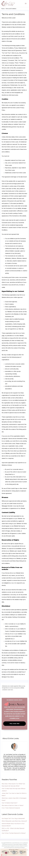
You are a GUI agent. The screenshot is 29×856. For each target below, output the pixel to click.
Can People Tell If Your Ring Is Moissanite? (13, 818)
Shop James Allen (14, 723)
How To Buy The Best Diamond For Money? (14, 833)
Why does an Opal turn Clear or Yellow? (12, 805)
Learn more (10, 689)
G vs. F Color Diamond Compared (11, 808)
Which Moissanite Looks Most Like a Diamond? (14, 821)
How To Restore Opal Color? (9, 803)
